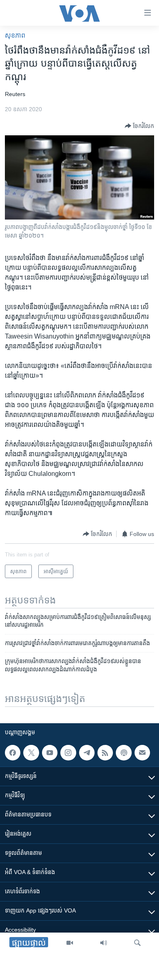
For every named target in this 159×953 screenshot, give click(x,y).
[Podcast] (123, 752)
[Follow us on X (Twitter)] (31, 752)
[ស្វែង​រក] (137, 943)
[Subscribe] (142, 752)
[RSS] (105, 752)
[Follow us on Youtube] (49, 752)
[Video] (69, 943)
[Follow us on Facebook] (12, 752)
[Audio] (103, 943)
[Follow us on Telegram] (87, 752)
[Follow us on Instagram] (68, 752)
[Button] (139, 126)
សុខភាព (15, 35)
